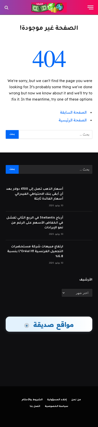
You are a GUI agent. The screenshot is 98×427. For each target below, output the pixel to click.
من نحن (76, 399)
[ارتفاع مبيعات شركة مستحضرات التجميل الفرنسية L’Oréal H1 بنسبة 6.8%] (79, 252)
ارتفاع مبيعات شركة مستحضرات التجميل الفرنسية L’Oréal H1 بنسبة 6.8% (35, 251)
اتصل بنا (35, 406)
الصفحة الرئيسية (73, 120)
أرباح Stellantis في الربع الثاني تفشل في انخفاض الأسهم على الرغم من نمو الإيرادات (34, 223)
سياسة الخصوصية (56, 406)
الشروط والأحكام (32, 399)
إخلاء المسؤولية (57, 399)
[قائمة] (90, 7)
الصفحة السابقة (73, 112)
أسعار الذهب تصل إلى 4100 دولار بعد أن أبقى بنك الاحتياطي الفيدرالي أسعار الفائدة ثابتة (34, 194)
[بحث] (7, 7)
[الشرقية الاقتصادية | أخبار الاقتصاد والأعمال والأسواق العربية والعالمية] (49, 7)
